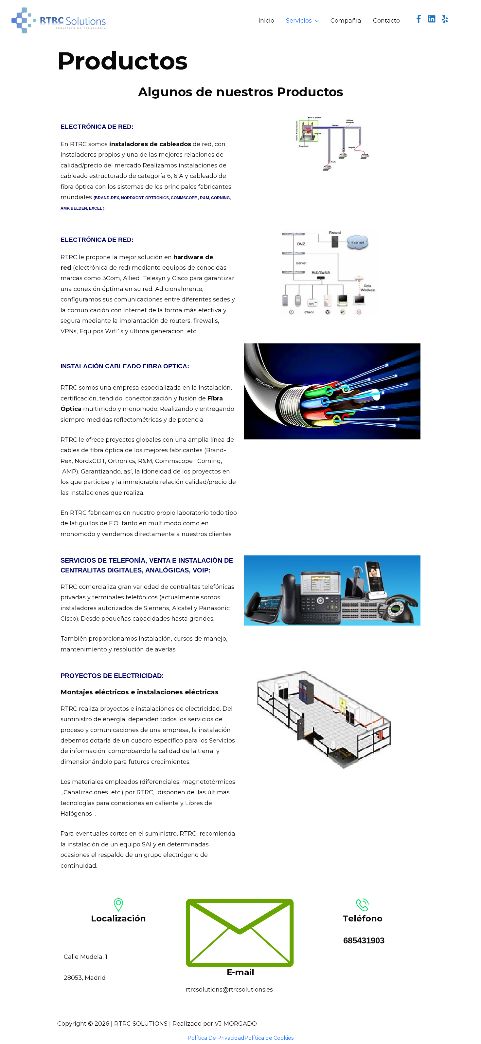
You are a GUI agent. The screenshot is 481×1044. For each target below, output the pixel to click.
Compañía (345, 20)
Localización (118, 918)
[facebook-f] (420, 19)
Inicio (266, 20)
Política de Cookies (269, 1038)
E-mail (240, 972)
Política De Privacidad (215, 1038)
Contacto (386, 20)
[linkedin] (433, 19)
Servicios (299, 20)
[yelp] (446, 19)
